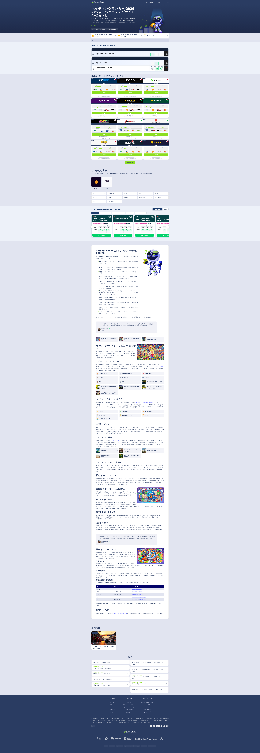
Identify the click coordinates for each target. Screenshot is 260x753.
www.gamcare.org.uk (137, 591)
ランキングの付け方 (147, 707)
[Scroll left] (91, 226)
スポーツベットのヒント (129, 704)
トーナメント (111, 709)
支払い (111, 704)
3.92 (147, 227)
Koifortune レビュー (130, 157)
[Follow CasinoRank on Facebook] (151, 726)
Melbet (95, 231)
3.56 (104, 229)
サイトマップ (147, 712)
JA (92, 726)
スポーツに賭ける (150, 2)
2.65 (164, 229)
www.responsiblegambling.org (139, 597)
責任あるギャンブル (129, 707)
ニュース (166, 2)
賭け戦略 (129, 702)
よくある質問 (129, 712)
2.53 (122, 229)
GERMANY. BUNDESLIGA (140, 212)
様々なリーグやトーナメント (156, 366)
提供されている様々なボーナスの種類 (145, 402)
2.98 (130, 227)
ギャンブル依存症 (100, 751)
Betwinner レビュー (156, 115)
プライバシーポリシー (139, 751)
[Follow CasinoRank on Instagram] (154, 726)
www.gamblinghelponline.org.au (139, 599)
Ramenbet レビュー (104, 115)
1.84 (143, 227)
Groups (165, 209)
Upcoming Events (157, 209)
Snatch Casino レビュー (104, 157)
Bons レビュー (130, 95)
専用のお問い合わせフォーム (120, 613)
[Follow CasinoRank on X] (157, 726)
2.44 (122, 227)
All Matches (95, 212)
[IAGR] (99, 738)
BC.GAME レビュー (156, 95)
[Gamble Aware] (146, 738)
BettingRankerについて (147, 702)
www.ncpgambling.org (137, 594)
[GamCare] (116, 738)
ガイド (159, 2)
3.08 (130, 229)
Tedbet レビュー (156, 136)
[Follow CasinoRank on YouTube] (160, 726)
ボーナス (112, 702)
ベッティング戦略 (114, 440)
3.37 (126, 229)
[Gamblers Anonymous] (106, 738)
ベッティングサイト (138, 2)
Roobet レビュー (156, 157)
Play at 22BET (101, 235)
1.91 (143, 229)
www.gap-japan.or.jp (137, 589)
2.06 (108, 229)
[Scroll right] (168, 226)
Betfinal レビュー (130, 115)
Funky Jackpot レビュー (104, 136)
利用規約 (162, 751)
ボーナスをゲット (104, 92)
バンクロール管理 (129, 709)
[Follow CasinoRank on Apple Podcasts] (167, 726)
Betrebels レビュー (130, 136)
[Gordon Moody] (128, 738)
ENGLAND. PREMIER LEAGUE (118, 212)
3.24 (126, 227)
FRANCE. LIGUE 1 (130, 212)
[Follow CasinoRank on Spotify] (164, 726)
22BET (95, 227)
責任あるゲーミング (125, 751)
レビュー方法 (147, 704)
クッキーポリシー (112, 751)
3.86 (100, 227)
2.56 (164, 227)
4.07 (147, 229)
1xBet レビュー (104, 95)
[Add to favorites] (93, 52)
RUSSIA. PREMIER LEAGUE (105, 212)
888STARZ (95, 229)
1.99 (108, 227)
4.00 (100, 229)
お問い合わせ (147, 709)
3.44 (104, 227)
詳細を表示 (129, 162)
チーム (111, 712)
